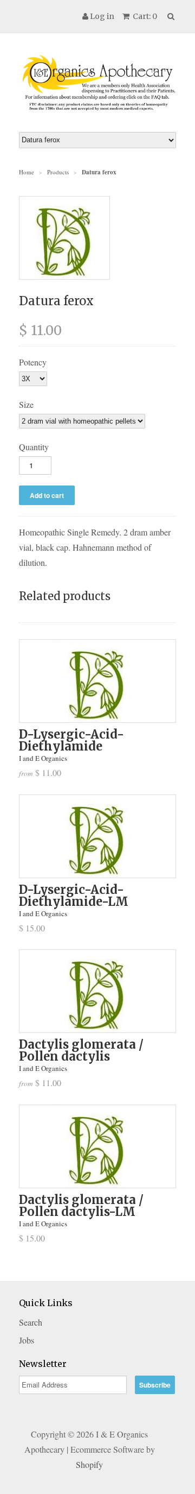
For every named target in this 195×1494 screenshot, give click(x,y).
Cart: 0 (144, 16)
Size (26, 404)
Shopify (89, 1464)
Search (30, 1322)
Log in (102, 16)
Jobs (26, 1340)
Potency (33, 362)
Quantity (34, 446)
